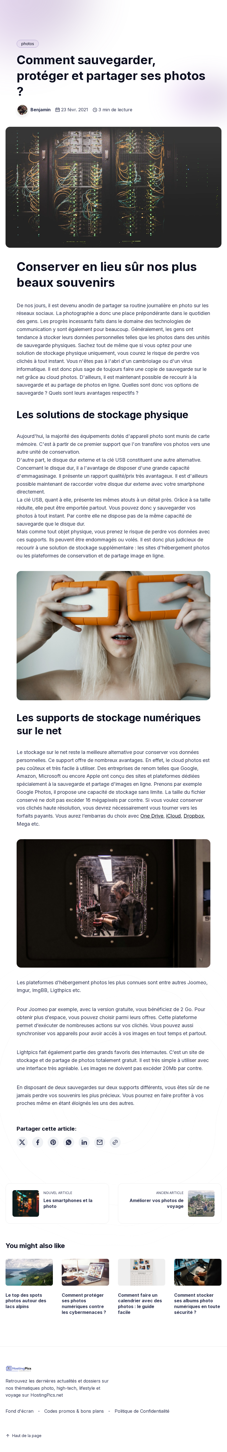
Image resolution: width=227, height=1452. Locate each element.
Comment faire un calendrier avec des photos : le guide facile (140, 1303)
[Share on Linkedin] (84, 1142)
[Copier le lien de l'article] (115, 1142)
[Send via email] (99, 1142)
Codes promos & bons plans (74, 1411)
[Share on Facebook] (37, 1142)
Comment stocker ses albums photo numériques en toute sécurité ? (197, 1303)
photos (27, 43)
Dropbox (194, 816)
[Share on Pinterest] (53, 1142)
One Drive (151, 816)
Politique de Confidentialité (142, 1411)
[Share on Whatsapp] (68, 1142)
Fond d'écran (19, 1411)
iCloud (173, 816)
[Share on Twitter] (22, 1142)
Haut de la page (27, 1435)
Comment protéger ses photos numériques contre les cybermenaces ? (84, 1303)
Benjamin (40, 109)
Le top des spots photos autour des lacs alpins (26, 1300)
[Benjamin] (22, 110)
